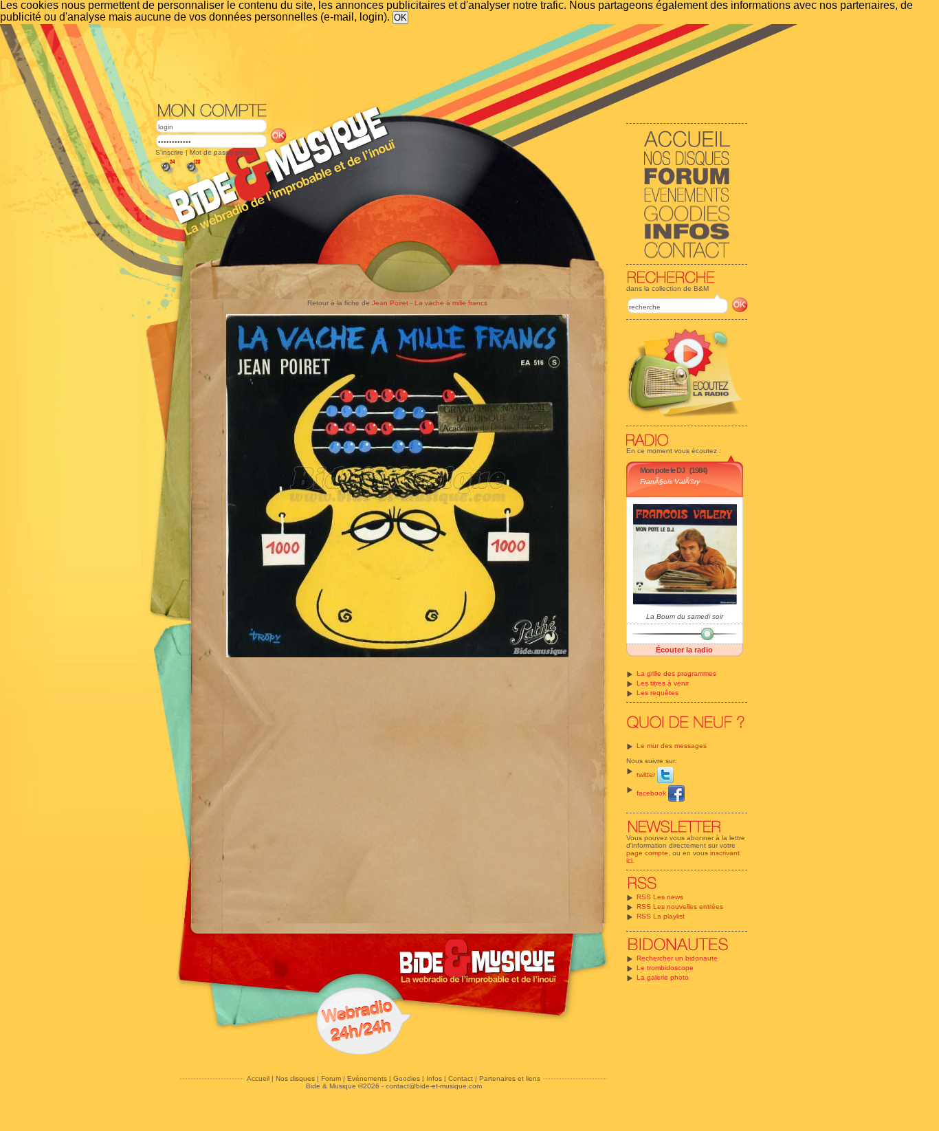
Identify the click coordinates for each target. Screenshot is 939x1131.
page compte (647, 853)
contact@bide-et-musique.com (434, 1086)
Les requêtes (657, 692)
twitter (647, 774)
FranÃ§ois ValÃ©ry (670, 481)
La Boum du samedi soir (684, 616)
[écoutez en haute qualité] (192, 173)
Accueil (258, 1078)
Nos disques (295, 1078)
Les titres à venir (663, 683)
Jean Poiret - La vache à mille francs (429, 303)
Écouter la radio (684, 650)
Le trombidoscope (665, 967)
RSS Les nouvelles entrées (680, 906)
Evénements (367, 1078)
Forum (331, 1078)
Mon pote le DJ (662, 470)
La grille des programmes (676, 673)
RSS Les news (660, 897)
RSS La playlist (661, 916)
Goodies (406, 1078)
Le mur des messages (672, 745)
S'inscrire (169, 152)
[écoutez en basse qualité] (167, 173)
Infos (434, 1078)
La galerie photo (663, 977)
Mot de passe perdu (222, 152)
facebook (652, 793)
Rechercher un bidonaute (677, 958)
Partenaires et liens (509, 1078)
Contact (460, 1078)
